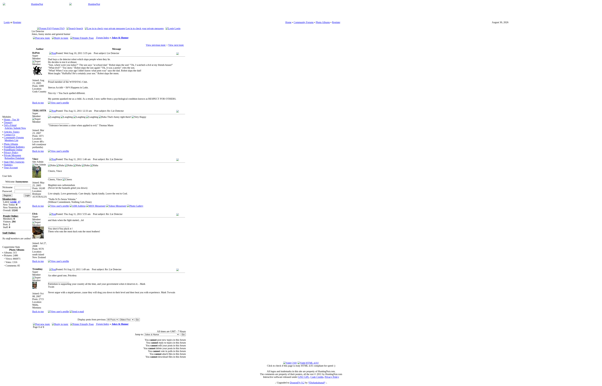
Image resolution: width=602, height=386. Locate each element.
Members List (11, 140)
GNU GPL (303, 377)
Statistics (8, 164)
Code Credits (316, 377)
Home (288, 22)
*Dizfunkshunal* (316, 382)
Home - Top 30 (11, 119)
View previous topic (156, 45)
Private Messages (12, 155)
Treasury (8, 122)
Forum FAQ (58, 28)
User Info (7, 176)
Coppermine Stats (11, 247)
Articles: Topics (11, 131)
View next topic (176, 45)
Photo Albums (323, 22)
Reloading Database (14, 158)
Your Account (11, 167)
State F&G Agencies (14, 162)
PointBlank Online (13, 149)
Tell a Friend (10, 125)
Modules (6, 116)
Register (17, 22)
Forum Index (102, 37)
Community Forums (304, 22)
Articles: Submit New (15, 128)
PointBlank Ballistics (14, 147)
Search (79, 28)
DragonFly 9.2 (297, 382)
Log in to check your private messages (145, 28)
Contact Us (9, 134)
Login (7, 22)
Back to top (38, 102)
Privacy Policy (11, 152)
